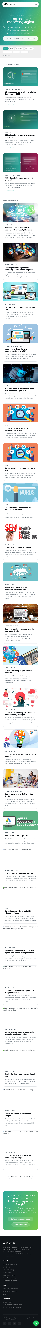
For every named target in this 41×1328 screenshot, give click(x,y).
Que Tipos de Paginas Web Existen (19, 873)
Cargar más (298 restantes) (20, 1177)
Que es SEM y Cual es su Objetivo (18, 547)
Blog (4, 1294)
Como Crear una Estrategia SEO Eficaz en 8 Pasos (18, 912)
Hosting (16, 52)
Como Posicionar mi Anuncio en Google (18, 1115)
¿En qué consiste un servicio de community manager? (18, 1156)
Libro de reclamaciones (13, 1307)
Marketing (24, 52)
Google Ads (19, 48)
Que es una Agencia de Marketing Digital (19, 795)
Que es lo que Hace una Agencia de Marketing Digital (19, 630)
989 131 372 (8, 1302)
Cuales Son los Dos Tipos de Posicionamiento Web (16, 429)
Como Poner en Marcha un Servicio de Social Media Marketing (19, 1033)
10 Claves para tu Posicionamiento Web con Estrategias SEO (19, 390)
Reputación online (9, 1275)
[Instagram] (9, 1323)
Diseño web (6, 1272)
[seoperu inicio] (9, 4)
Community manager (10, 1280)
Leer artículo (9, 105)
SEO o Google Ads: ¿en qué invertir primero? (19, 179)
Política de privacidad (10, 1291)
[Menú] (36, 4)
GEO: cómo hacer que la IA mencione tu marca (20, 136)
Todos (5, 48)
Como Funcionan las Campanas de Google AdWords (19, 991)
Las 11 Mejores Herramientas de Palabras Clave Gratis (18, 509)
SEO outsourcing (8, 1270)
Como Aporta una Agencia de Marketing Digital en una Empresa (19, 268)
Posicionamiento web (10, 1264)
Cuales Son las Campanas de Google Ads (20, 1075)
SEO (11, 48)
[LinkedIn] (19, 1323)
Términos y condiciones (10, 1288)
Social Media (29, 48)
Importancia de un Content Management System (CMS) (16, 350)
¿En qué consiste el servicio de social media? (20, 755)
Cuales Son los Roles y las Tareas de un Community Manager (20, 713)
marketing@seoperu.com (13, 1304)
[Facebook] (4, 1323)
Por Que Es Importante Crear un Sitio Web (20, 308)
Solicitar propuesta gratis (20, 1219)
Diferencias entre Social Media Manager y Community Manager (18, 229)
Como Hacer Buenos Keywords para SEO (20, 469)
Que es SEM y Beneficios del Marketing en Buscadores (16, 588)
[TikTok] (14, 1323)
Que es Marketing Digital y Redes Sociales (18, 672)
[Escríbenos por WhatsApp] (36, 1323)
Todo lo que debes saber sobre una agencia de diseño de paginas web (19, 952)
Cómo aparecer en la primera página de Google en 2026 (20, 93)
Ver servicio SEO (20, 1224)
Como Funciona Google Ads (16, 836)
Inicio (18, 11)
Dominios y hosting (9, 1278)
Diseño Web (7, 52)
